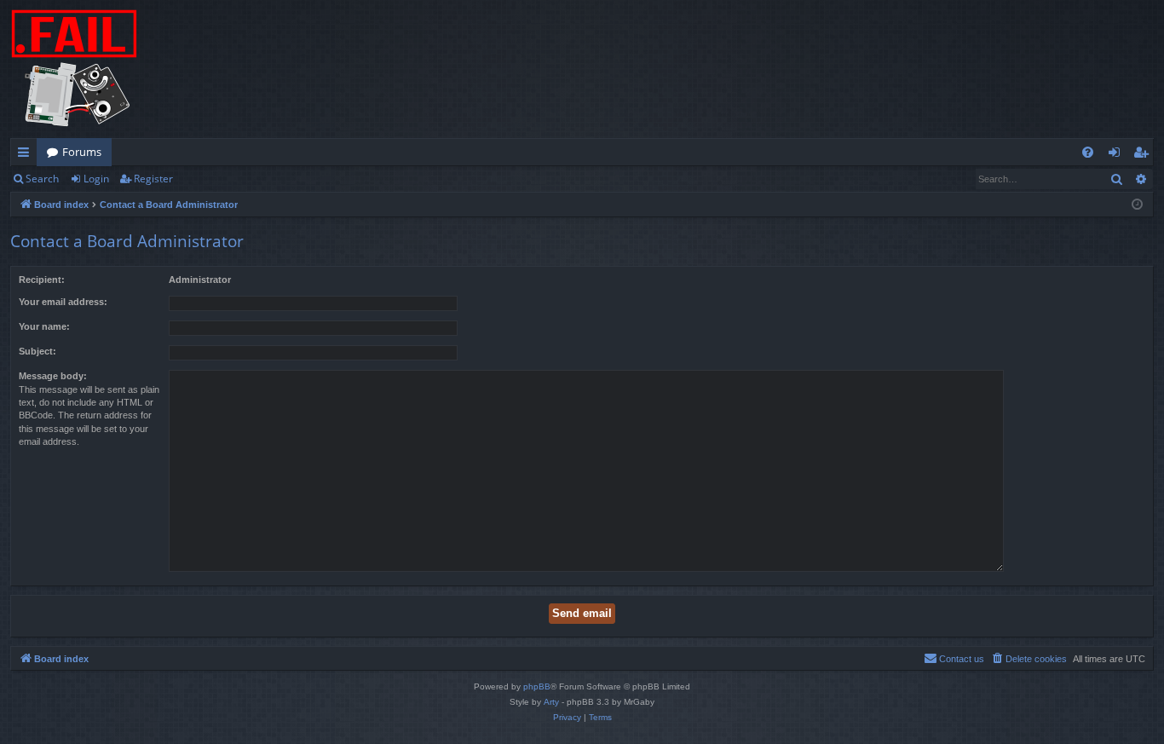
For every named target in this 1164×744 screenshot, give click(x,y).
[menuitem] (1088, 152)
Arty (551, 702)
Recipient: (42, 279)
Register (153, 178)
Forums (81, 151)
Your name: (44, 326)
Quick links (27, 155)
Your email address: (63, 302)
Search (42, 178)
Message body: (53, 376)
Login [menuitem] (1117, 155)
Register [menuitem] (1144, 155)
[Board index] (74, 69)
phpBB (536, 686)
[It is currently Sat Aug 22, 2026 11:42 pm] (1137, 205)
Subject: (37, 351)
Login (96, 178)
